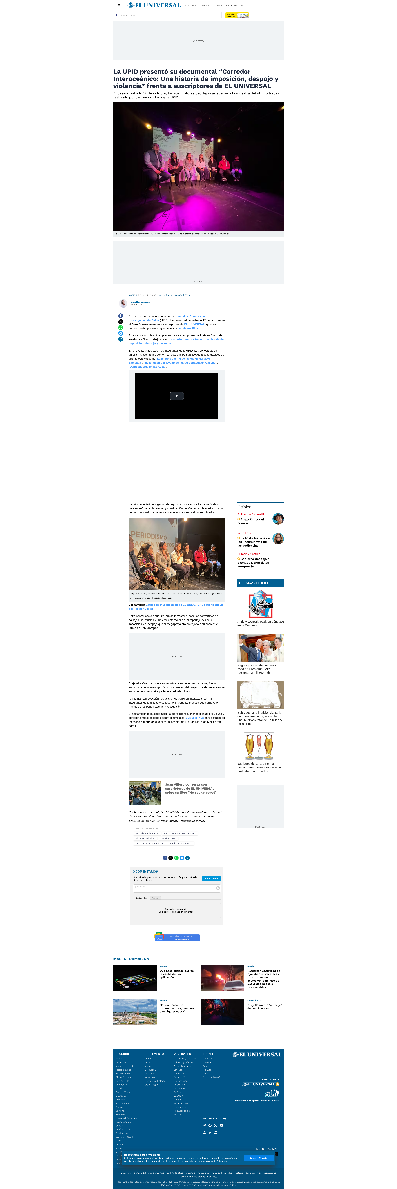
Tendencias (122, 1133)
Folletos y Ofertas (184, 1062)
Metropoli (121, 1096)
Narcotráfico (122, 1103)
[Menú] (118, 5)
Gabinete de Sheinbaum (122, 1083)
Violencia (190, 1173)
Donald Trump (123, 1092)
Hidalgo (207, 1070)
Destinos (149, 1073)
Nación (133, 295)
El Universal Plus (145, 838)
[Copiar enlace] (120, 339)
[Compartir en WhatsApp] (120, 327)
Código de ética (175, 1173)
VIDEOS (195, 5)
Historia (239, 1173)
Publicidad (203, 1173)
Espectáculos (123, 1122)
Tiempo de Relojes (155, 1081)
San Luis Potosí (211, 1077)
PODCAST (207, 5)
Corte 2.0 (121, 1062)
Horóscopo (180, 1107)
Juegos (177, 1099)
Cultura (120, 1125)
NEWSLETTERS (221, 5)
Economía (121, 1114)
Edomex (207, 1058)
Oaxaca (207, 1062)
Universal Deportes (126, 1118)
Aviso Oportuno (182, 1066)
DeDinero (179, 1092)
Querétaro (208, 1073)
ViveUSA (178, 1096)
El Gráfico (179, 1084)
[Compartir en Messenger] (120, 333)
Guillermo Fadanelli (250, 514)
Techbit (120, 1144)
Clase (148, 1058)
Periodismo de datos (147, 833)
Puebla (206, 1066)
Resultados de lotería (182, 1112)
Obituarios (179, 1073)
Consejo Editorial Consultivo (149, 1173)
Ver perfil (137, 305)
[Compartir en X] (120, 321)
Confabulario (123, 1129)
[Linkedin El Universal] (215, 1132)
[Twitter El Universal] (215, 1126)
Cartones (121, 1110)
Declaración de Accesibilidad (260, 1173)
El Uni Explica (123, 1077)
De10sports (180, 1088)
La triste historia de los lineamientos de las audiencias (253, 541)
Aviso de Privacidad (222, 1173)
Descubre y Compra (185, 1058)
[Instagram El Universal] (204, 1132)
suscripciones (168, 838)
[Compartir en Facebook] (120, 315)
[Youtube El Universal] (222, 1126)
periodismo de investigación (179, 833)
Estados (120, 1099)
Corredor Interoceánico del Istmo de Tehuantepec (163, 843)
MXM (187, 5)
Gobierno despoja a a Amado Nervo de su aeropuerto (253, 562)
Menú (119, 1148)
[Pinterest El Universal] (210, 1132)
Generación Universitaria (181, 1079)
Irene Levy (244, 533)
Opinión (244, 506)
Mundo (119, 1088)
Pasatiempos (181, 1103)
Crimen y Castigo (248, 553)
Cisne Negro (151, 1084)
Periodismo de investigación (124, 1072)
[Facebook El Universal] (210, 1126)
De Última (150, 1070)
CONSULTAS (237, 5)
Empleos (179, 1070)
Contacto (212, 1176)
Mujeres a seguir (125, 1066)
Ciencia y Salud (124, 1137)
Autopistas (150, 1077)
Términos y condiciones (192, 1176)
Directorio (126, 1173)
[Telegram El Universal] (204, 1126)
